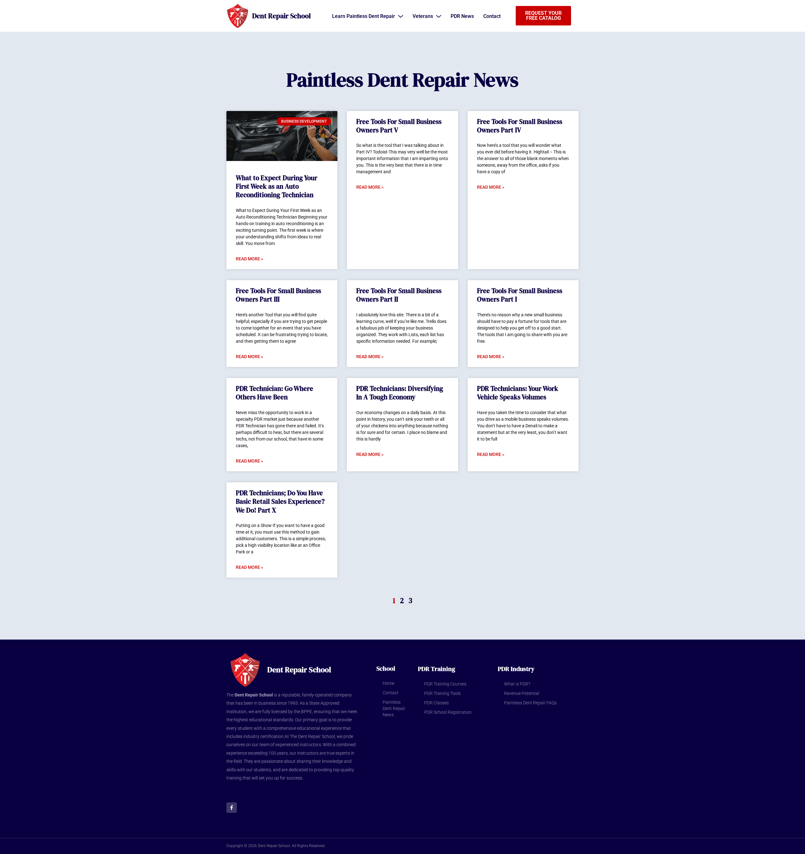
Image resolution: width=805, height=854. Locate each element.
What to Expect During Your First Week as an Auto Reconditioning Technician (276, 186)
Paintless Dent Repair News (394, 708)
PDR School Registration (448, 712)
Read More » (249, 258)
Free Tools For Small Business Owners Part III (278, 295)
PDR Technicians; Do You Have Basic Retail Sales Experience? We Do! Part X (280, 501)
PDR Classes (436, 702)
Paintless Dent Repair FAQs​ (530, 702)
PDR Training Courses (445, 683)
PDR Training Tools (442, 693)
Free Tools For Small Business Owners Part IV (519, 126)
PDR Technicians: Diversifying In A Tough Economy (399, 393)
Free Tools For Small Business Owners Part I (519, 295)
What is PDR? (517, 683)
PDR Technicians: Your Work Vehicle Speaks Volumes (517, 393)
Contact (390, 692)
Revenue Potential (521, 693)
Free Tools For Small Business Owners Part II (398, 295)
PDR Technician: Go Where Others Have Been (274, 393)
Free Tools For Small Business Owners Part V (398, 126)
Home (388, 683)
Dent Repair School (281, 15)
